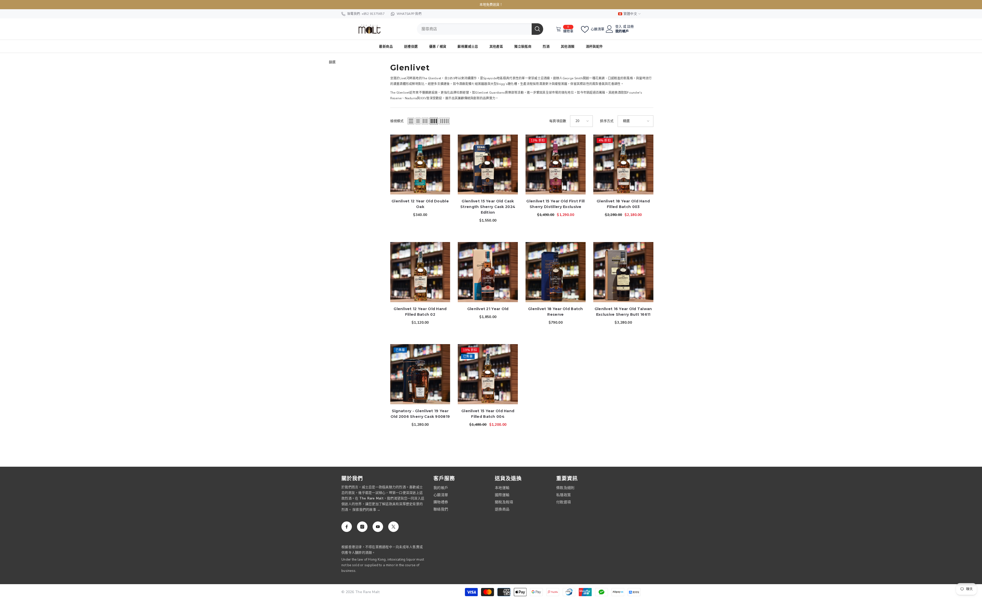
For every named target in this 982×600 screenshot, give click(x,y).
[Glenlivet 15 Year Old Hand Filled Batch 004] (488, 374)
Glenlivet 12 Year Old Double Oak (420, 204)
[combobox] (474, 29)
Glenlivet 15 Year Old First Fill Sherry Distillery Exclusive (555, 204)
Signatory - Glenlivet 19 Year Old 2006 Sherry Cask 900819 (420, 414)
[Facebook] (346, 526)
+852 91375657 (373, 14)
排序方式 (606, 121)
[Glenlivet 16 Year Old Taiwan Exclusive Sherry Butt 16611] (623, 272)
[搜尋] (480, 29)
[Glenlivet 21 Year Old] (488, 272)
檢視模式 (397, 121)
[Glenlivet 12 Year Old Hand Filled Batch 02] (420, 272)
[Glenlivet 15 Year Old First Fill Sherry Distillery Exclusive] (556, 165)
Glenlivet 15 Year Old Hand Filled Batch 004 (487, 414)
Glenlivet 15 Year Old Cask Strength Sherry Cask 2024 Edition (487, 207)
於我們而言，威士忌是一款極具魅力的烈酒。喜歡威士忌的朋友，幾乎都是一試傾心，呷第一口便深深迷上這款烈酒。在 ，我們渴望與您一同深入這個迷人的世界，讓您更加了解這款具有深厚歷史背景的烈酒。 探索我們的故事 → (382, 498)
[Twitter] (393, 526)
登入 (618, 26)
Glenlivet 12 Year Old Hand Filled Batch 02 (420, 312)
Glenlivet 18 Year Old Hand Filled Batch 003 (623, 204)
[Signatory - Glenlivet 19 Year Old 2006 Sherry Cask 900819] (420, 374)
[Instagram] (362, 526)
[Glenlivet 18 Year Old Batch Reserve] (556, 272)
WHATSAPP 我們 (409, 14)
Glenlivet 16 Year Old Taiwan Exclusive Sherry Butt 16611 (623, 312)
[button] (411, 121)
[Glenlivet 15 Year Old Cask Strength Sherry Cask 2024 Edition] (488, 165)
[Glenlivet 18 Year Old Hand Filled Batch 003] (623, 165)
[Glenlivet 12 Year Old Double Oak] (420, 165)
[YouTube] (378, 526)
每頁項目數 (557, 121)
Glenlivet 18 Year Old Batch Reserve (555, 312)
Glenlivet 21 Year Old (488, 309)
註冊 (630, 26)
